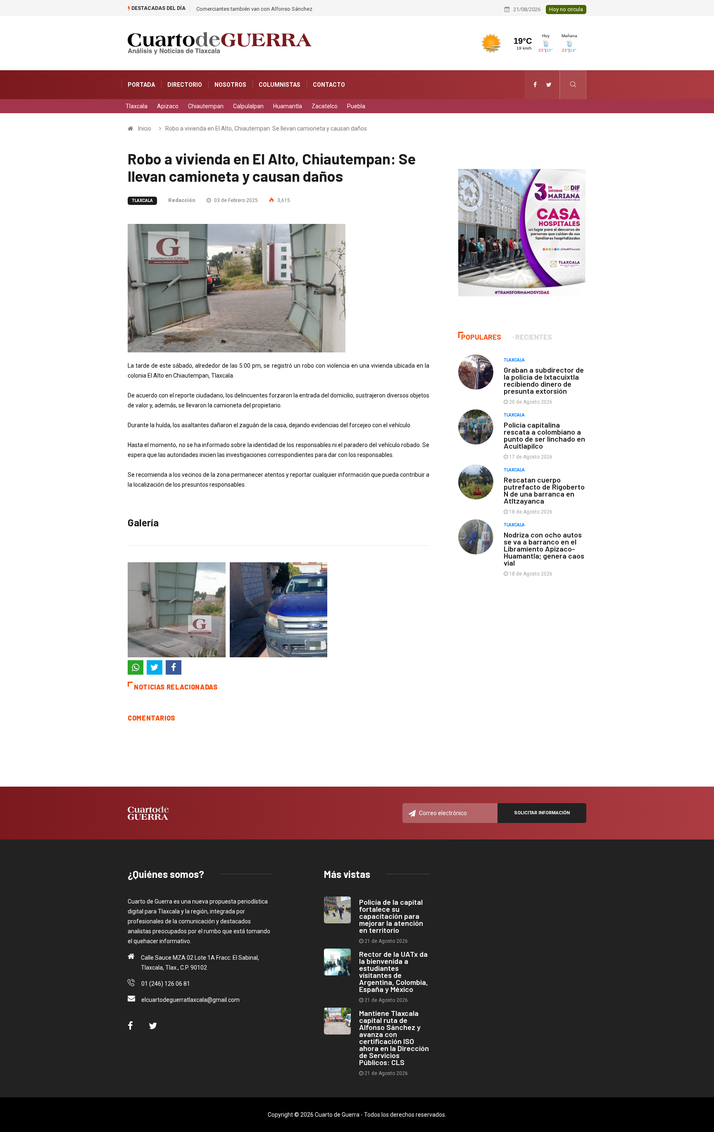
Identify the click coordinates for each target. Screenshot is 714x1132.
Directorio (184, 84)
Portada (141, 84)
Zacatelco (325, 106)
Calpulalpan (248, 106)
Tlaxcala (137, 106)
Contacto (329, 84)
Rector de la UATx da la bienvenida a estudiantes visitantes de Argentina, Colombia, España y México (393, 971)
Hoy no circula (566, 9)
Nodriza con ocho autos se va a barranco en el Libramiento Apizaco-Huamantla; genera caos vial (544, 548)
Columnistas (279, 84)
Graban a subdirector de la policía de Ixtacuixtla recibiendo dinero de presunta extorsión (544, 380)
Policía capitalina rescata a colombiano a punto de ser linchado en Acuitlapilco (544, 435)
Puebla (356, 106)
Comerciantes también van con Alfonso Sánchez (254, 9)
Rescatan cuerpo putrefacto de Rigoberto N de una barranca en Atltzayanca (544, 490)
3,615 (283, 200)
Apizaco (167, 106)
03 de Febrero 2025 (235, 200)
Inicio (144, 128)
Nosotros (230, 84)
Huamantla (287, 106)
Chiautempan (206, 106)
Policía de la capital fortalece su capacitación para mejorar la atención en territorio (391, 916)
